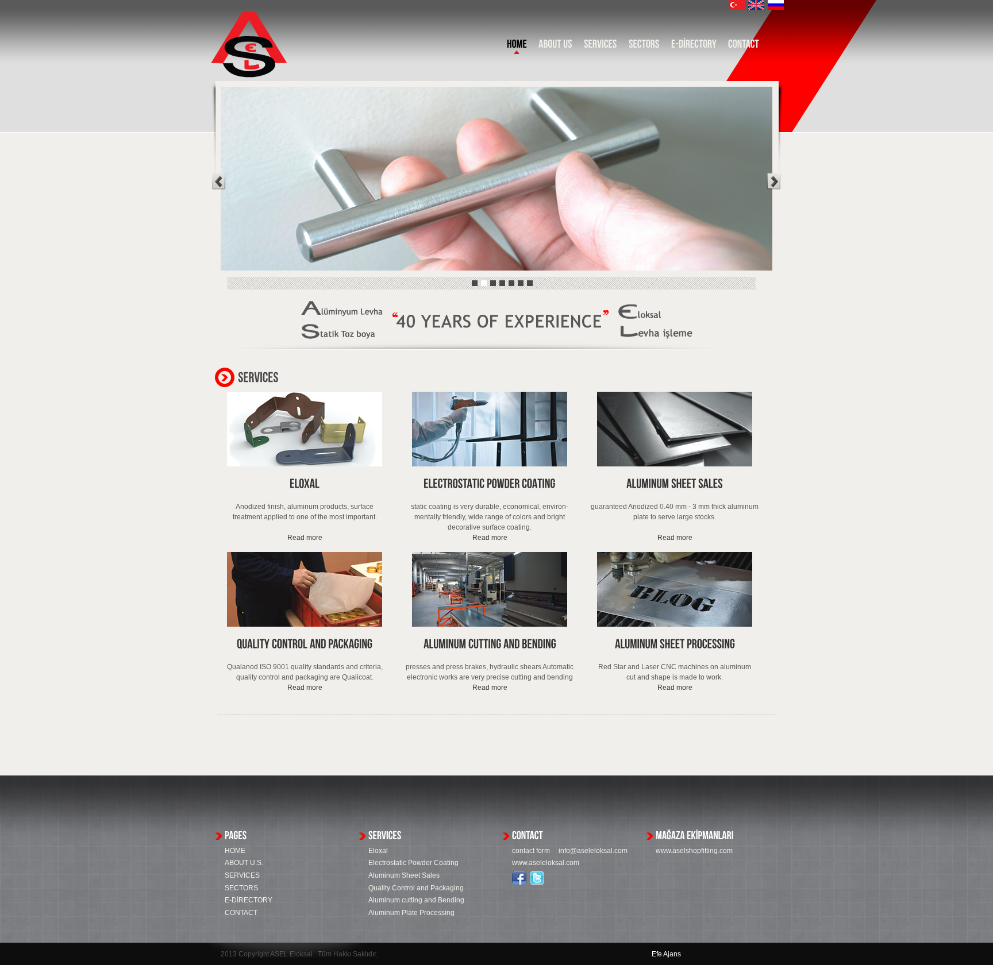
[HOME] (517, 46)
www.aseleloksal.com (545, 863)
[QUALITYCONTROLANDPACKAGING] (304, 644)
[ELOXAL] (305, 484)
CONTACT (241, 913)
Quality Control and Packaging (416, 888)
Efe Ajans (666, 954)
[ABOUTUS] (555, 46)
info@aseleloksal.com (593, 851)
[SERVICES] (600, 46)
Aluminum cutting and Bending (416, 900)
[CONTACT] (743, 46)
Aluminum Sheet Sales (404, 875)
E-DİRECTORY (248, 900)
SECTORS (241, 888)
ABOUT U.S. (244, 863)
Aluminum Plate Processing (411, 913)
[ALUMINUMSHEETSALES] (674, 484)
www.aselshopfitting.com (694, 851)
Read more (304, 538)
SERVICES (242, 875)
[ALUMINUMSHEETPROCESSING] (675, 644)
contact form (535, 851)
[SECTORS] (644, 46)
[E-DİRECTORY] (694, 46)
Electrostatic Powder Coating (413, 863)
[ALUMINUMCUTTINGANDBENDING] (490, 644)
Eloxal (378, 851)
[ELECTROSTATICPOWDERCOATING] (490, 484)
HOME (235, 851)
